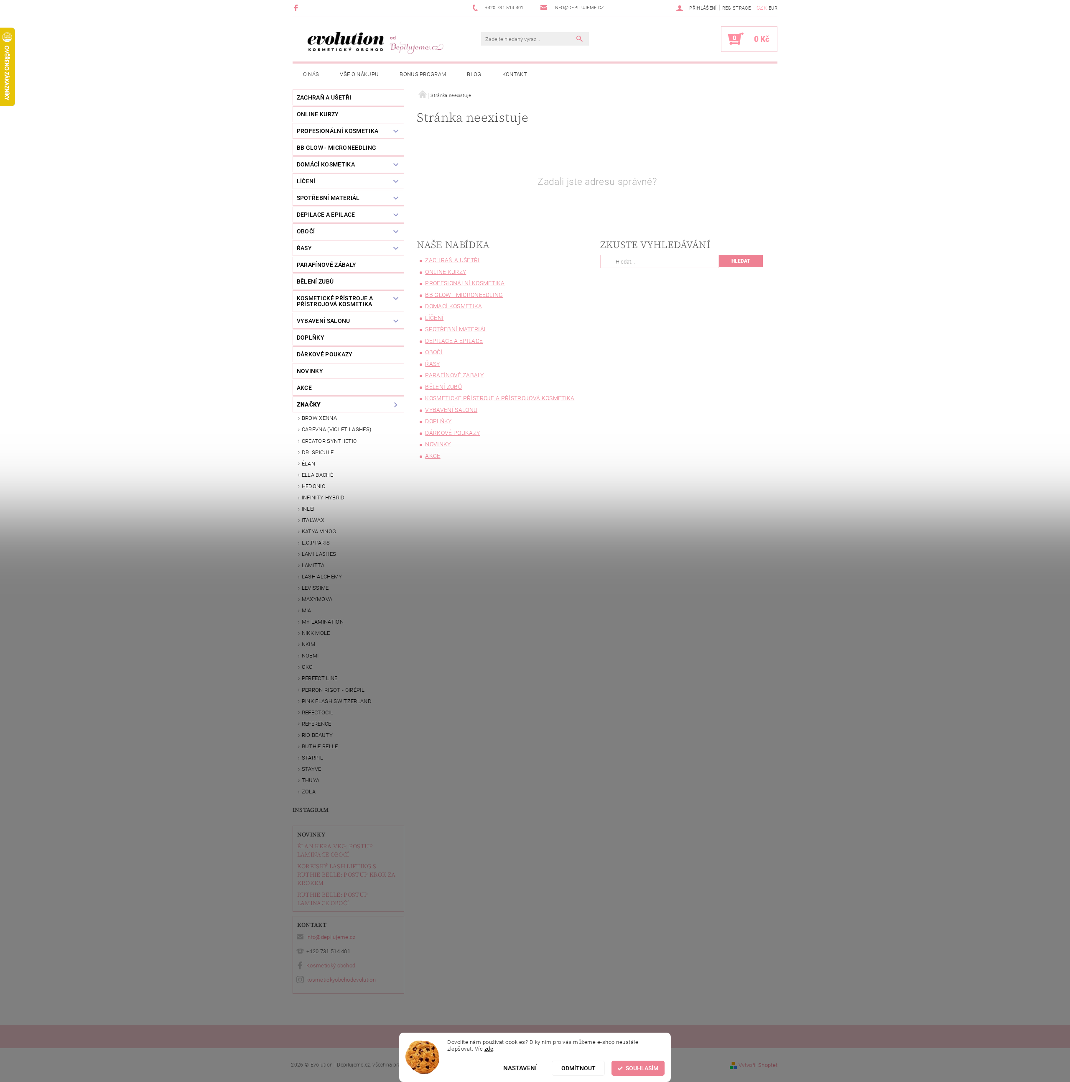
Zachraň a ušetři (324, 97)
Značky (309, 404)
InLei (308, 509)
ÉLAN (308, 463)
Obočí (306, 231)
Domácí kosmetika (326, 164)
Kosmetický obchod (330, 965)
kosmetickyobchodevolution (341, 980)
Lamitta (313, 565)
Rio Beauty (317, 735)
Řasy (304, 248)
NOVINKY (310, 371)
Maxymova (317, 599)
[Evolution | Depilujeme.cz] (374, 43)
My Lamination (323, 622)
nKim (308, 644)
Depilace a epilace (326, 214)
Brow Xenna (319, 418)
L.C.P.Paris (316, 543)
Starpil (312, 758)
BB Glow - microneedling (336, 147)
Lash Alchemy (322, 576)
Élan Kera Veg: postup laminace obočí (335, 850)
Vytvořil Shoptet (758, 1065)
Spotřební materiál (328, 197)
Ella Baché (317, 475)
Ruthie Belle (320, 746)
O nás (311, 74)
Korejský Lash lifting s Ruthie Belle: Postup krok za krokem (346, 874)
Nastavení (520, 1068)
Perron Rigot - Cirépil (333, 690)
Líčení (306, 181)
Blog (474, 74)
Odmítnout (578, 1068)
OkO (307, 667)
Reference (316, 724)
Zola (309, 791)
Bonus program (423, 74)
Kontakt (514, 74)
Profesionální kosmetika (337, 131)
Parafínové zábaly (326, 264)
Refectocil (317, 712)
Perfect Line (320, 678)
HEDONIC (313, 486)
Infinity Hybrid (323, 497)
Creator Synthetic (329, 441)
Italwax (313, 520)
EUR (773, 8)
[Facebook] (297, 7)
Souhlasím (642, 1068)
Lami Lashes (319, 554)
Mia (306, 610)
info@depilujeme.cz (331, 937)
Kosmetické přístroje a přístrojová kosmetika (335, 301)
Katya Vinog (319, 531)
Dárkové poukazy (325, 354)
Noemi (310, 655)
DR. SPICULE (318, 452)
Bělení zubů (315, 281)
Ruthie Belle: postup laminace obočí (332, 898)
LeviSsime (315, 588)
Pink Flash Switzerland (337, 701)
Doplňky (310, 337)
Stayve (311, 769)
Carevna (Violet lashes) (336, 429)
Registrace (736, 8)
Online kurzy (318, 114)
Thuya (311, 780)
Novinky (311, 834)
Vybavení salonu (323, 320)
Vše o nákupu (359, 74)
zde (489, 1049)
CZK (762, 8)
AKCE (304, 387)
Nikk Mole (316, 633)
